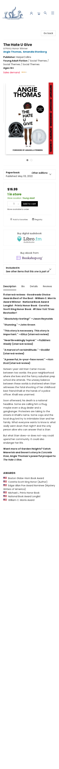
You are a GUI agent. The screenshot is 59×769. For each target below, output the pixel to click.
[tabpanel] (29, 401)
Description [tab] (9, 286)
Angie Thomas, (12, 51)
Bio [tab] (23, 286)
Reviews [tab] (47, 286)
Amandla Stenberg (35, 51)
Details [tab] (34, 286)
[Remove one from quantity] (10, 204)
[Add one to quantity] (18, 204)
